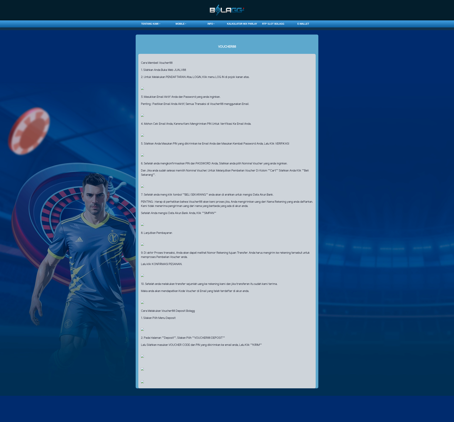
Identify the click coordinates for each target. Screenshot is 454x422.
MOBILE (180, 23)
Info (210, 23)
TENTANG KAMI (150, 23)
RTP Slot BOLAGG (273, 23)
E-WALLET (303, 23)
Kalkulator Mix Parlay (242, 23)
